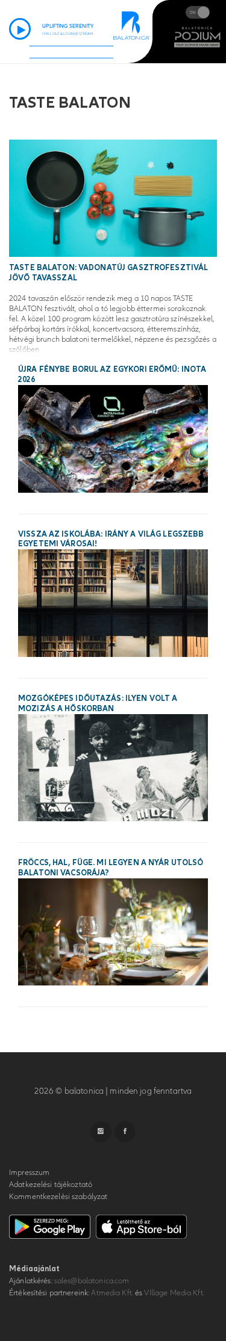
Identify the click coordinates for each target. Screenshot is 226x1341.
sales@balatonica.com (92, 1281)
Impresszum (29, 1172)
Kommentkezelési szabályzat (58, 1196)
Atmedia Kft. (112, 1293)
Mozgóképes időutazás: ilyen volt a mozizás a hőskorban (97, 704)
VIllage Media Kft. (174, 1293)
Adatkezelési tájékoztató (50, 1184)
